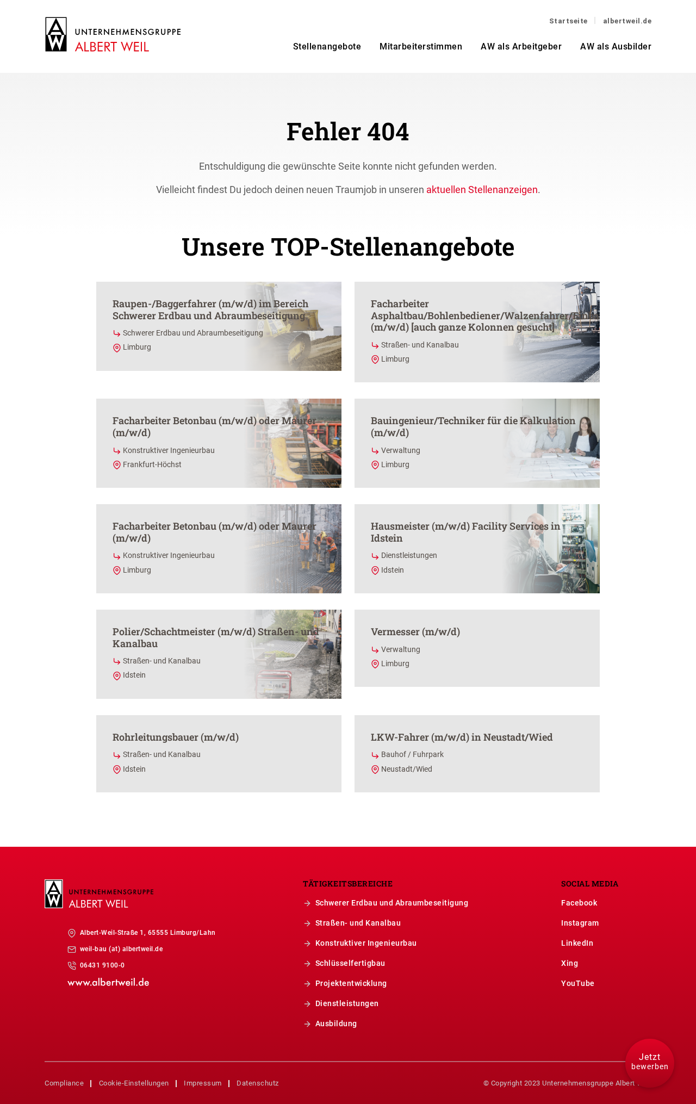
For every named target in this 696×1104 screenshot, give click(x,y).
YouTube (578, 983)
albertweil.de (627, 21)
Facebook (579, 902)
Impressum (203, 1083)
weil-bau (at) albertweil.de (121, 949)
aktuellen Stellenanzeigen (482, 189)
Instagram (580, 923)
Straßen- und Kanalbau (358, 923)
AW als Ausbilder (615, 46)
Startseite (568, 21)
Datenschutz (258, 1083)
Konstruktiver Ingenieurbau (366, 943)
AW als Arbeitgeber (521, 46)
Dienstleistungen (347, 1003)
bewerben (650, 1061)
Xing (569, 963)
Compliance (64, 1083)
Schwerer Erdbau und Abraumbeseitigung (392, 902)
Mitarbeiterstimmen (421, 46)
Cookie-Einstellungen (134, 1083)
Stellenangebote (327, 46)
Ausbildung (336, 1023)
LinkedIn (577, 943)
